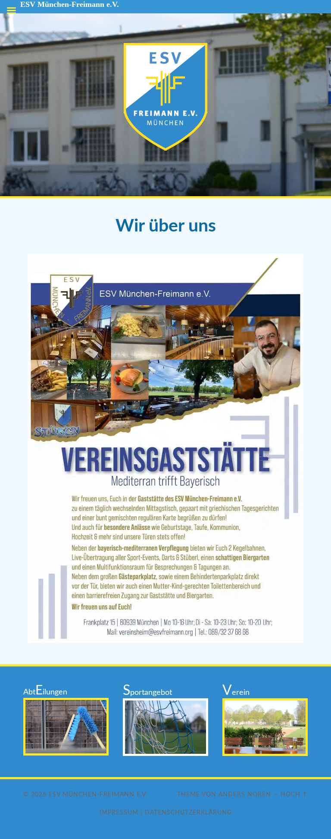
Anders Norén (245, 794)
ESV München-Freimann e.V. (98, 794)
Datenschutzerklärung (188, 812)
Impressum (119, 812)
